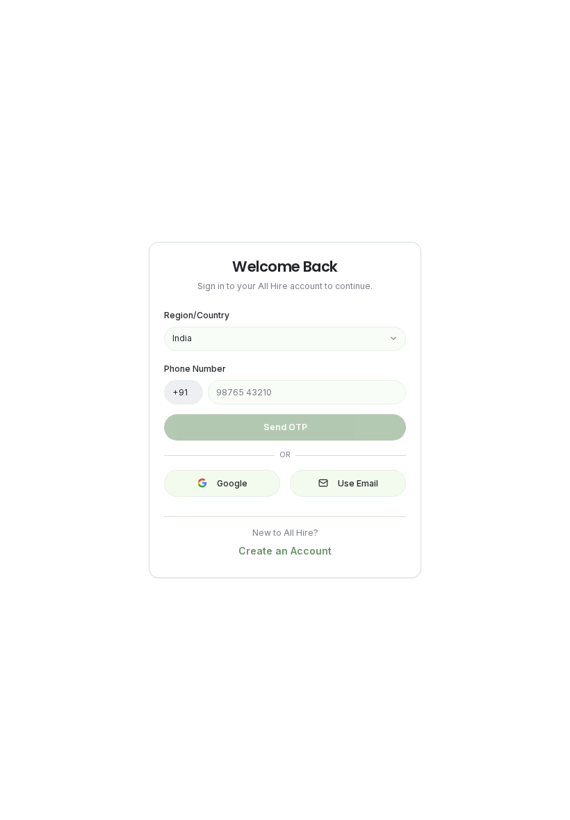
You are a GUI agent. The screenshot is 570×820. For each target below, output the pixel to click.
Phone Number (195, 368)
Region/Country (196, 315)
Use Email (358, 483)
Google (232, 483)
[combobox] (285, 339)
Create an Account (285, 551)
